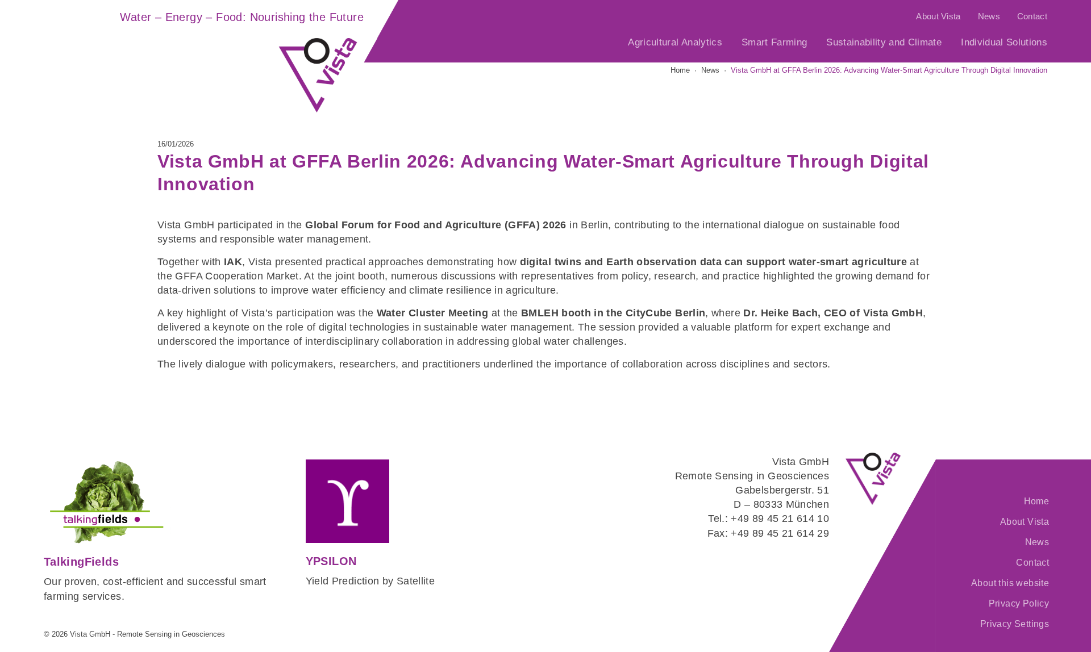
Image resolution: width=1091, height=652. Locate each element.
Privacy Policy (1019, 603)
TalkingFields (81, 561)
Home (1036, 501)
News (989, 16)
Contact (1032, 16)
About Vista (938, 16)
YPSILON (331, 561)
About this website (1010, 583)
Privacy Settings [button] (1014, 624)
